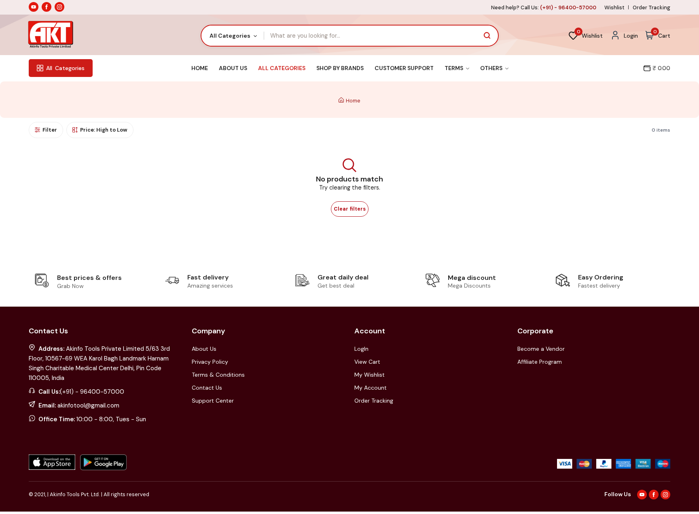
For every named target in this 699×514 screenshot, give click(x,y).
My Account (370, 387)
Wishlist (614, 7)
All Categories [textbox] (230, 35)
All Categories (281, 68)
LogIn (361, 348)
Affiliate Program (539, 361)
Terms (454, 68)
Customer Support (404, 68)
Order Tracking (651, 7)
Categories (65, 68)
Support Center (213, 400)
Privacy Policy (210, 361)
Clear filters (350, 209)
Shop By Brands (340, 68)
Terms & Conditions (218, 374)
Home (199, 68)
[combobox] (232, 36)
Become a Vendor (541, 348)
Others (492, 68)
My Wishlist (369, 374)
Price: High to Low (103, 129)
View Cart (367, 361)
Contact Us (207, 387)
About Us (233, 68)
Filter (49, 129)
